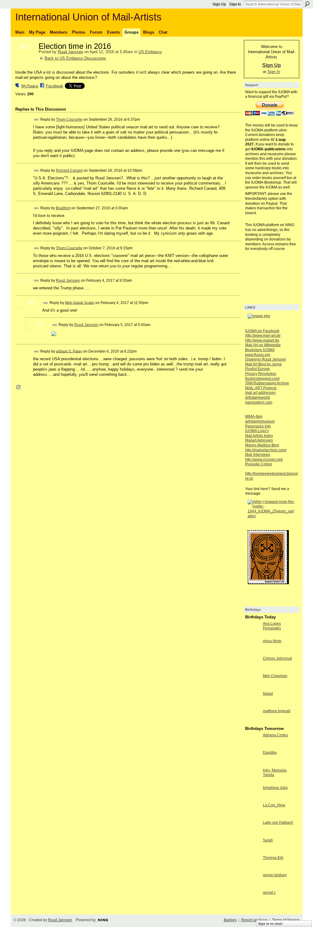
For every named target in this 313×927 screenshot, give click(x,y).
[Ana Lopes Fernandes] (252, 634)
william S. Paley (69, 351)
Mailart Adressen (259, 440)
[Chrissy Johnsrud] (252, 669)
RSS (18, 387)
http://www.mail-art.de (263, 335)
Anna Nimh (272, 641)
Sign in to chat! (270, 923)
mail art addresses (260, 392)
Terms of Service (286, 920)
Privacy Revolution (260, 374)
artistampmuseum (260, 421)
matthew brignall (276, 711)
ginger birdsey (275, 875)
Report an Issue (254, 920)
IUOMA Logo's (257, 431)
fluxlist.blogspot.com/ (262, 378)
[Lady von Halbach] (252, 833)
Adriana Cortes (275, 735)
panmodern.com (258, 402)
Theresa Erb (273, 858)
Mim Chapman (275, 676)
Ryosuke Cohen (258, 464)
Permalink (36, 120)
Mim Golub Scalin (79, 302)
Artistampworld (257, 397)
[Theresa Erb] (252, 869)
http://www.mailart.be (262, 340)
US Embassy (150, 51)
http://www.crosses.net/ (264, 459)
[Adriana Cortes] (252, 746)
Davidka (270, 752)
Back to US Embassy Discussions (75, 58)
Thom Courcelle (69, 119)
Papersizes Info (258, 426)
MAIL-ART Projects (261, 388)
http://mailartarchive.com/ (265, 450)
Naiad (268, 693)
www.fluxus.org (257, 355)
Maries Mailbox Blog (262, 445)
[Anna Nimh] (252, 652)
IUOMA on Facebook (262, 331)
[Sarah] (252, 851)
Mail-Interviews (257, 455)
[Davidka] (252, 763)
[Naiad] (252, 704)
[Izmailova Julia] (252, 799)
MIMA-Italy (254, 416)
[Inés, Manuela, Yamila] (252, 781)
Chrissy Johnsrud (277, 658)
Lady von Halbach (278, 822)
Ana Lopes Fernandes (272, 626)
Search (307, 4)
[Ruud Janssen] (25, 59)
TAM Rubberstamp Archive (267, 383)
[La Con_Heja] (252, 816)
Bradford (63, 208)
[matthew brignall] (252, 722)
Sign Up (219, 4)
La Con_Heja (274, 805)
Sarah (268, 840)
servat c (269, 892)
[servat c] (252, 903)
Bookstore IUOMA (260, 350)
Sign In (235, 4)
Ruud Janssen (70, 51)
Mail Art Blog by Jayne (263, 364)
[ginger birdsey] (252, 886)
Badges (230, 920)
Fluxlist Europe (257, 369)
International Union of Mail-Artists (88, 17)
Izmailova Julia (275, 788)
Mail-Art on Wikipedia (263, 345)
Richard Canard (69, 170)
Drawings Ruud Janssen (265, 359)
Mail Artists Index (259, 436)
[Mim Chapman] (252, 687)
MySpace (29, 86)
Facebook (54, 86)
